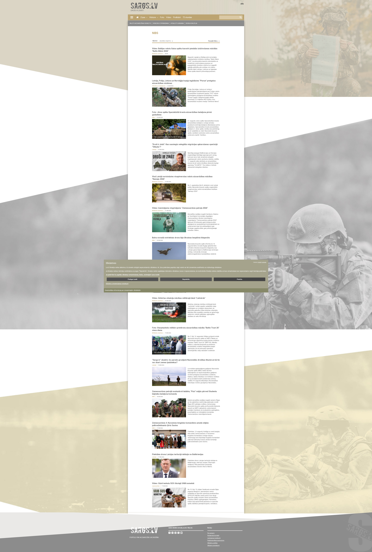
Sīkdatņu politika (212, 543)
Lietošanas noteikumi (213, 538)
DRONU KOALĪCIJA (191, 23)
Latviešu (264, 262)
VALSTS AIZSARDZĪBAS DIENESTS (140, 23)
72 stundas (187, 17)
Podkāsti (177, 17)
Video (168, 17)
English (260, 262)
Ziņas (142, 17)
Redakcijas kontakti (213, 535)
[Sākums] (144, 12)
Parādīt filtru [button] (212, 41)
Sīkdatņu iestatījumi (213, 545)
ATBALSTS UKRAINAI (177, 23)
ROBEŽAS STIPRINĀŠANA (161, 23)
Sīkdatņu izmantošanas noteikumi (117, 284)
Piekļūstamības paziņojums (215, 540)
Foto (162, 17)
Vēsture (152, 17)
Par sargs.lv (210, 533)
